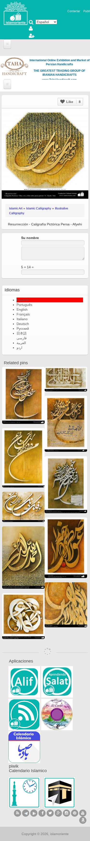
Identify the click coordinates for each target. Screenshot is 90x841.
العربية (21, 343)
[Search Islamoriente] (31, 23)
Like (73, 102)
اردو (19, 348)
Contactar (73, 11)
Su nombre (30, 238)
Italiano (22, 319)
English (22, 309)
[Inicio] (16, 13)
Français (23, 314)
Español (23, 300)
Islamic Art (15, 208)
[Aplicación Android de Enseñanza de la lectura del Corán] (24, 682)
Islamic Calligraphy (38, 208)
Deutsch (23, 324)
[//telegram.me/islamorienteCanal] (25, 813)
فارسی (22, 338)
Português (24, 305)
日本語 (22, 333)
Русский (23, 328)
